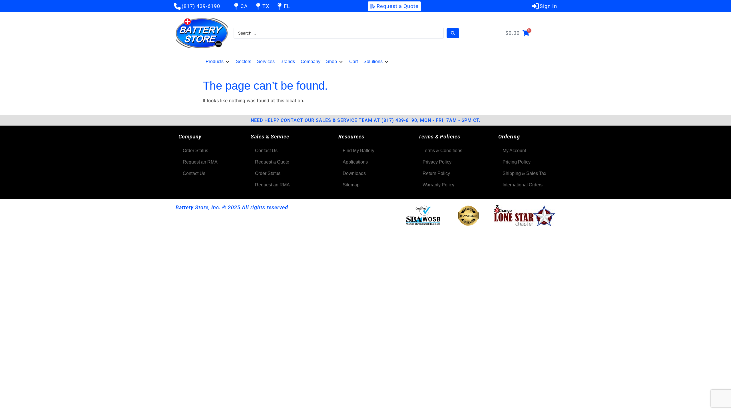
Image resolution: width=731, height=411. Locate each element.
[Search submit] (453, 33)
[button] (218, 62)
